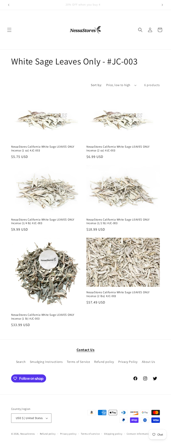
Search (21, 362)
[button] (9, 30)
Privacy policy (68, 433)
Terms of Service (78, 362)
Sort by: (96, 85)
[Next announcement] (162, 5)
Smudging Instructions (46, 362)
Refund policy (104, 362)
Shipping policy (113, 433)
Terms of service (90, 433)
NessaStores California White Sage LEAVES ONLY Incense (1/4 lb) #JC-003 (42, 221)
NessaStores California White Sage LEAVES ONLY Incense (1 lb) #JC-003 (42, 316)
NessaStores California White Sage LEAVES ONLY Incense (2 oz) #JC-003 (118, 148)
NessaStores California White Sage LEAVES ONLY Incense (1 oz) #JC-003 (42, 148)
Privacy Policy (128, 362)
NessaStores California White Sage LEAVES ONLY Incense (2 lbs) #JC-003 (118, 294)
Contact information (139, 433)
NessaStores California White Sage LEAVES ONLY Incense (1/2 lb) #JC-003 (118, 221)
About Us (148, 362)
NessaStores (27, 433)
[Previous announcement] (9, 5)
